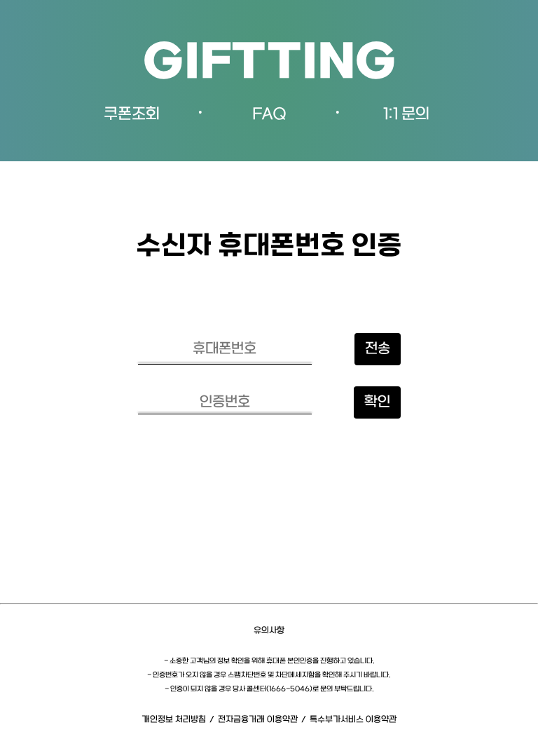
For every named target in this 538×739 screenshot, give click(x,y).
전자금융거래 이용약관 (258, 719)
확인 (377, 402)
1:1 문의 (406, 114)
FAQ (269, 114)
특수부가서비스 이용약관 (353, 719)
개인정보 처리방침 (174, 719)
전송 (377, 349)
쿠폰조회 (132, 114)
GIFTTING (269, 64)
